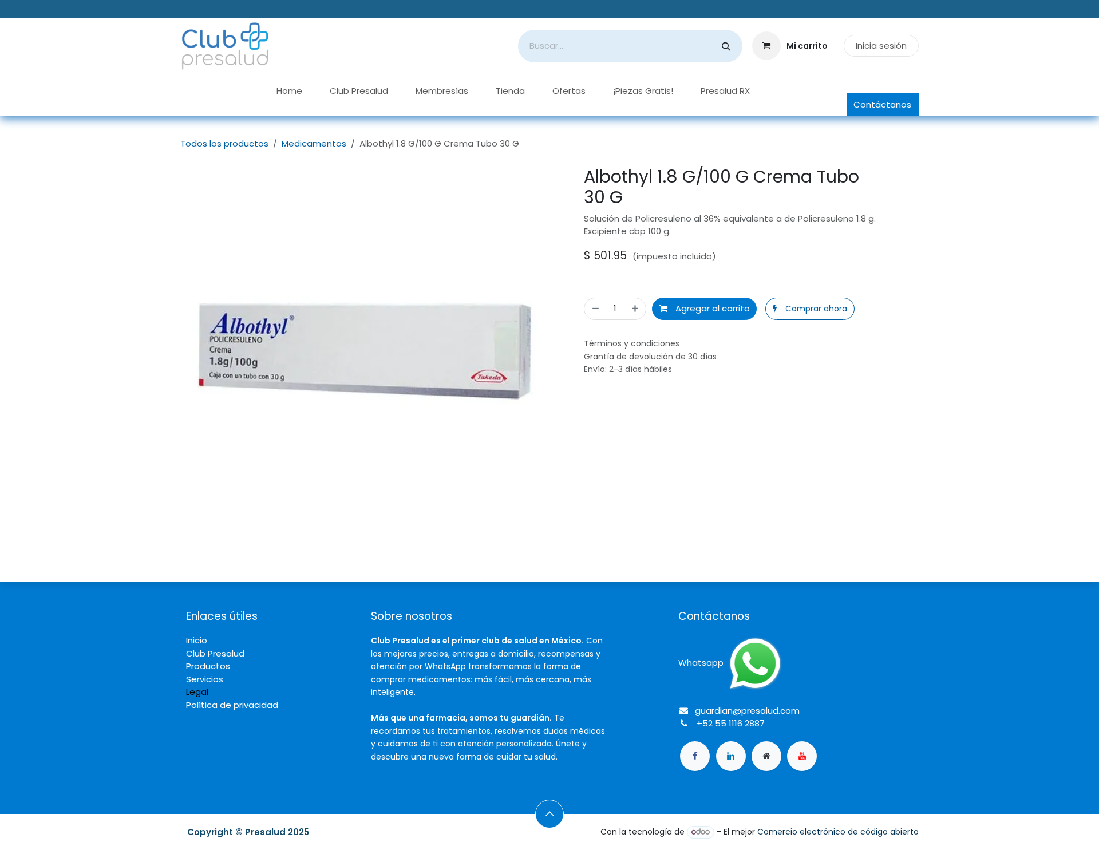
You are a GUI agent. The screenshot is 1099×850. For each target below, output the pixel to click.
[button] (809, 309)
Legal (197, 692)
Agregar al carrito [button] (711, 308)
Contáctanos (882, 104)
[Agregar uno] (635, 308)
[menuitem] (289, 91)
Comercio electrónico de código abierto (838, 831)
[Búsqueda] (726, 46)
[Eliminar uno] (595, 308)
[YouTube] (802, 756)
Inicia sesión (881, 45)
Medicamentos (314, 143)
